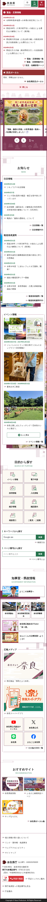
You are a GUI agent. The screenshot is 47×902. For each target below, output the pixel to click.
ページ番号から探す (13, 548)
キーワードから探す (13, 531)
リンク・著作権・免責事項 (16, 843)
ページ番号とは (38, 559)
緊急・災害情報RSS (35, 62)
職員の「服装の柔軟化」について (20, 218)
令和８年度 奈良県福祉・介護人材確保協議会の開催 (24, 287)
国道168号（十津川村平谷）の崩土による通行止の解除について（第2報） (24, 29)
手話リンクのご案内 (36, 879)
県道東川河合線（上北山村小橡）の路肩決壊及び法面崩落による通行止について (24, 40)
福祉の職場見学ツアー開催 (18, 278)
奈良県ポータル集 (37, 821)
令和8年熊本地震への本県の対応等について (24, 20)
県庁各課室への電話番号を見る (17, 886)
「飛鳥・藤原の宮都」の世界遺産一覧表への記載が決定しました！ (23, 130)
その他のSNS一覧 (35, 748)
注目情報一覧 (37, 225)
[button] (27, 4)
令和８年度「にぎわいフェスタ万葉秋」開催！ (24, 267)
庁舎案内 (8, 891)
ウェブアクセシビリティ (15, 848)
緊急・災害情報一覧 (35, 59)
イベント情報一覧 (36, 442)
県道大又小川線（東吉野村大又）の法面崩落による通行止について (24, 51)
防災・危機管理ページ (35, 65)
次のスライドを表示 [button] (23, 140)
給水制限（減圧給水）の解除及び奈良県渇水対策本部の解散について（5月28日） (24, 208)
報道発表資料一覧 (36, 296)
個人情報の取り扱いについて (17, 838)
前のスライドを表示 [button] (16, 140)
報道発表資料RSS (35, 300)
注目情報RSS (37, 230)
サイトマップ (10, 853)
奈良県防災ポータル (35, 81)
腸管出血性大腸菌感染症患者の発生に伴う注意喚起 (24, 256)
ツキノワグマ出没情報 (16, 187)
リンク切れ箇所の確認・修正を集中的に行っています (24, 197)
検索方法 (41, 542)
